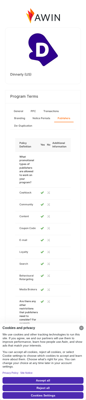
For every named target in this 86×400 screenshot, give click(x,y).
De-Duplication (23, 125)
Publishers (64, 118)
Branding (19, 118)
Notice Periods (41, 118)
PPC (33, 111)
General (18, 111)
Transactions (51, 111)
